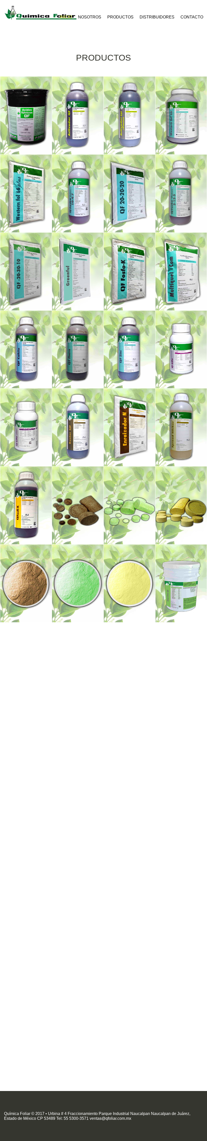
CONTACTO (191, 17)
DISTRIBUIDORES (157, 17)
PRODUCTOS (120, 17)
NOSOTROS (89, 17)
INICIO (66, 17)
